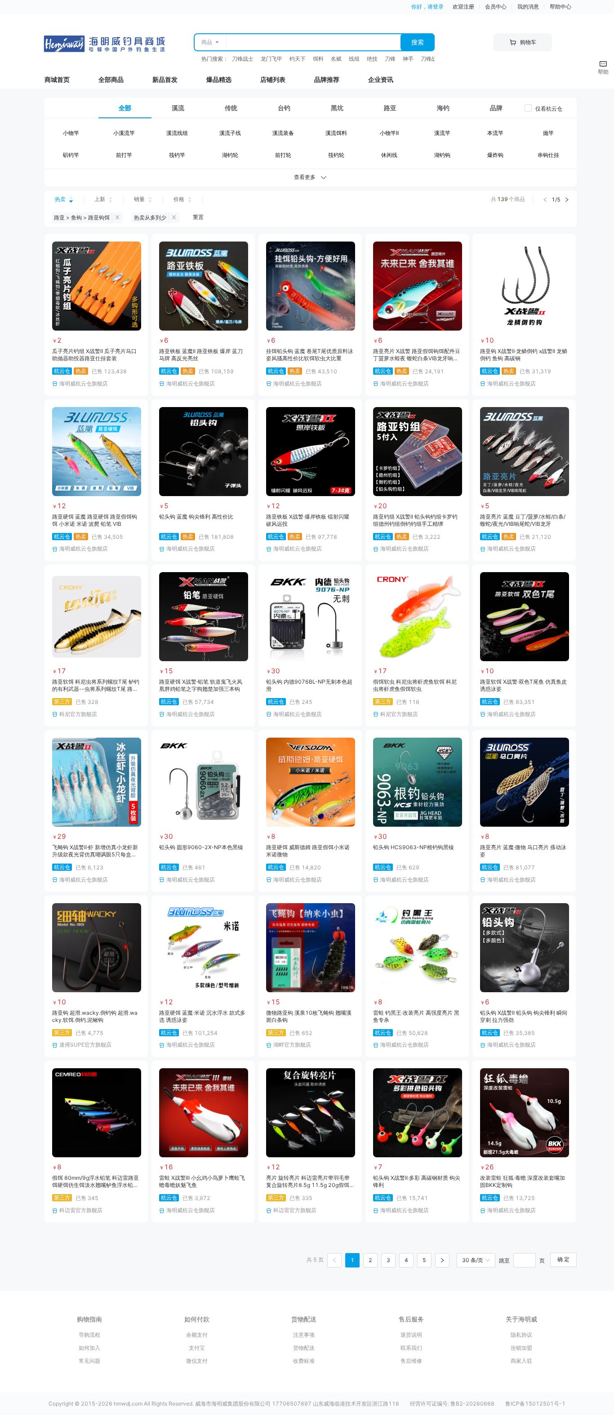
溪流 (178, 108)
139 (502, 199)
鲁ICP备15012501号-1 (535, 1403)
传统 (231, 108)
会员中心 (496, 6)
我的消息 (528, 6)
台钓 (284, 108)
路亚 (390, 108)
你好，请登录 (427, 6)
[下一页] (442, 1260)
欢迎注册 (463, 6)
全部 (125, 108)
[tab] (125, 108)
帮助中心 (560, 6)
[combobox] (313, 42)
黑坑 (337, 108)
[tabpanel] (310, 146)
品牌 (496, 108)
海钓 (443, 108)
